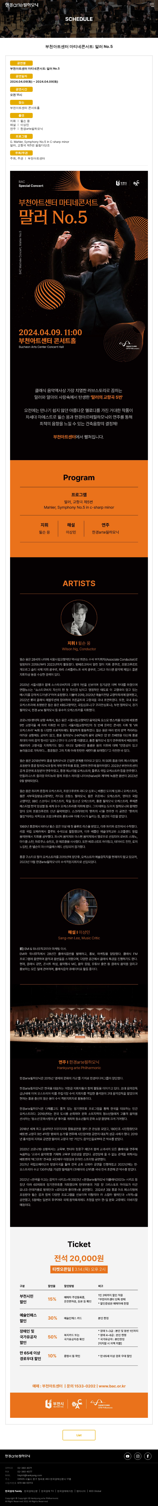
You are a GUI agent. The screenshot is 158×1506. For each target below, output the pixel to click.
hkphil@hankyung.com (29, 1475)
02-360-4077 (24, 1471)
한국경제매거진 (65, 1491)
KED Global (95, 1491)
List (79, 1435)
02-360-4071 (24, 1468)
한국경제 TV (47, 1491)
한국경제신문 (31, 1491)
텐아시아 (81, 1491)
